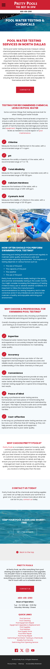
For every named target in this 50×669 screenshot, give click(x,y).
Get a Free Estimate (25, 532)
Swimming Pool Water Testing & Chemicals (25, 638)
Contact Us (25, 90)
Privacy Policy (12, 664)
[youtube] (32, 650)
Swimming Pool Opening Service (25, 642)
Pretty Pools (7, 447)
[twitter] (21, 650)
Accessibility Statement (34, 664)
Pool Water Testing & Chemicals (25, 22)
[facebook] (16, 650)
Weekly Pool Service (25, 640)
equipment (10, 128)
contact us (27, 499)
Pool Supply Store (25, 631)
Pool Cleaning (25, 620)
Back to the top (27, 552)
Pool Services (25, 618)
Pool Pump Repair (25, 636)
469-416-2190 (26, 11)
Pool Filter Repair (25, 633)
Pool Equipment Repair (25, 623)
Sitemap (21, 664)
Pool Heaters (25, 629)
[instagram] (27, 650)
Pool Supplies (25, 627)
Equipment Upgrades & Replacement (25, 625)
